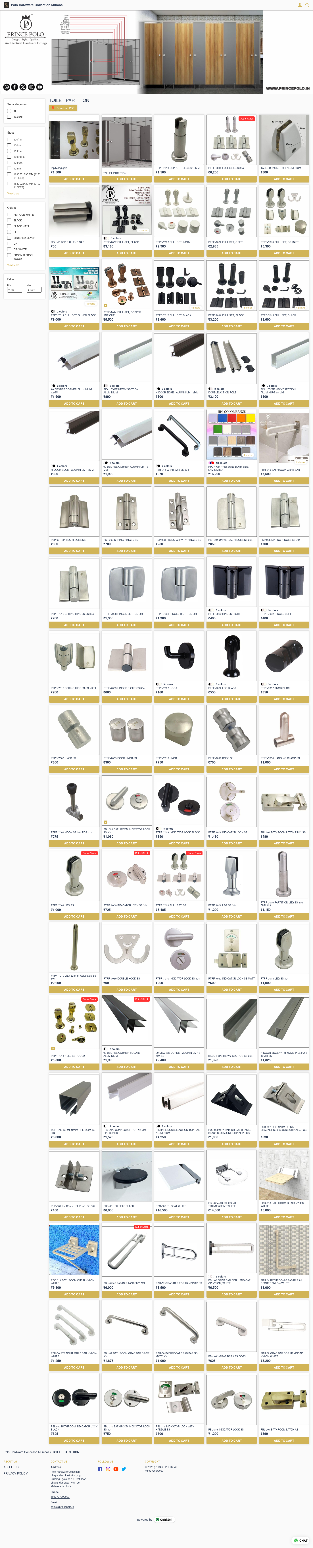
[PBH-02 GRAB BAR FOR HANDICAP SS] (179, 1260)
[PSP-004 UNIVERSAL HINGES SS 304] (231, 520)
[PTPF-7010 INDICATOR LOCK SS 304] (179, 957)
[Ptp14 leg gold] (74, 149)
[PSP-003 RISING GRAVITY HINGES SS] (179, 520)
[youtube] (116, 1469)
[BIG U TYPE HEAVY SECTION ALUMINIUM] (127, 369)
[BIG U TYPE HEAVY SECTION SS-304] (231, 1032)
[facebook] (100, 1469)
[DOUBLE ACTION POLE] (231, 369)
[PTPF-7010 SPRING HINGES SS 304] (74, 592)
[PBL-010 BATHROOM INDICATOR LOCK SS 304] (127, 1408)
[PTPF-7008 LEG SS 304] (231, 884)
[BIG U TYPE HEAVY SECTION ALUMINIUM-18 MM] (284, 369)
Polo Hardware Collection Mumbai (37, 5)
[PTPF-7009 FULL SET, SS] (179, 884)
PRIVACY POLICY (16, 1473)
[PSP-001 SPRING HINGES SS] (74, 520)
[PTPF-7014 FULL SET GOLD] (74, 1032)
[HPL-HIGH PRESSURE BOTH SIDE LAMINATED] (231, 446)
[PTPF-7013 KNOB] (179, 739)
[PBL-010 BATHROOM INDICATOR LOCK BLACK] (74, 1408)
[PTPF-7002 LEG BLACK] (231, 667)
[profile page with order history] (300, 5)
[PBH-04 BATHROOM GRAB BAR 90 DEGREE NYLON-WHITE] (284, 1260)
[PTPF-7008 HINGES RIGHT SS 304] (179, 592)
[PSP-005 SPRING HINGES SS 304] (284, 520)
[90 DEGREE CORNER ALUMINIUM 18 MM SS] (179, 1032)
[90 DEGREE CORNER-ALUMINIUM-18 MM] (127, 446)
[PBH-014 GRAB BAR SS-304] (179, 446)
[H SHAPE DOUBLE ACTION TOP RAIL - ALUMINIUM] (179, 1110)
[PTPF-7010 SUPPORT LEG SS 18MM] (179, 149)
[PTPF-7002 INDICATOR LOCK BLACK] (179, 811)
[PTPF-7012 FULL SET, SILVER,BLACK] (74, 294)
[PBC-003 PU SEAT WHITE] (179, 1185)
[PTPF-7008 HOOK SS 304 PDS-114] (74, 811)
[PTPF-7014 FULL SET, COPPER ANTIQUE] (127, 294)
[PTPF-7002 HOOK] (179, 667)
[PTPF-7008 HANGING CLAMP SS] (284, 739)
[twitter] (124, 1469)
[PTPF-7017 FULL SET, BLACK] (179, 294)
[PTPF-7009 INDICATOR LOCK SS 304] (127, 884)
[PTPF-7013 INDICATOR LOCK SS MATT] (231, 957)
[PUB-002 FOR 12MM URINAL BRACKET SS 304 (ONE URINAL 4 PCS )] (284, 1110)
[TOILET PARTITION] (127, 149)
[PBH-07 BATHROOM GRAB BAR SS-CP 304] (127, 1335)
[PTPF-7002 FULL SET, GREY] (231, 221)
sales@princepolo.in (62, 1507)
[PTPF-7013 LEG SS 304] (284, 957)
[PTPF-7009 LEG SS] (74, 884)
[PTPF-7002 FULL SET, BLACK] (127, 221)
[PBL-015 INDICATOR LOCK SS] (231, 1408)
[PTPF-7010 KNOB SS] (231, 739)
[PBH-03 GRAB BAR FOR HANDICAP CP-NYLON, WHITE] (231, 1260)
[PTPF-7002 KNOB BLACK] (284, 667)
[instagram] (108, 1469)
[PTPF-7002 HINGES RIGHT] (231, 592)
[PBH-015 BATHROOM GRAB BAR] (284, 446)
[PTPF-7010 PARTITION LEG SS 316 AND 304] (284, 884)
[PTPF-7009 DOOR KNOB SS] (127, 739)
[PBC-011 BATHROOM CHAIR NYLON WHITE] (74, 1260)
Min (9, 285)
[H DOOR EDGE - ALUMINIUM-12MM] (179, 369)
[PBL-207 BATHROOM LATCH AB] (284, 1408)
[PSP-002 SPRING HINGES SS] (127, 520)
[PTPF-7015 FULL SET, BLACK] (284, 294)
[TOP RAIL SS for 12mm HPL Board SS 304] (74, 1110)
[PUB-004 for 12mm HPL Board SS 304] (74, 1185)
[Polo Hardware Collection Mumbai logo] (6, 5)
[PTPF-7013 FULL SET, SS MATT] (284, 221)
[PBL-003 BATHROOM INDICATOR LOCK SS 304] (127, 811)
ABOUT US (11, 1467)
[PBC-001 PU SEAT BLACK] (127, 1185)
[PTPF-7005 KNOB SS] (74, 739)
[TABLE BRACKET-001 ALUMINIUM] (284, 149)
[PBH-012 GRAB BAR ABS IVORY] (231, 1335)
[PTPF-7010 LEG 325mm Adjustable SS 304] (74, 957)
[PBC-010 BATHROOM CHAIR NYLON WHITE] (284, 1185)
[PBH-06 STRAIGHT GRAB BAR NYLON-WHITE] (74, 1335)
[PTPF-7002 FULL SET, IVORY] (179, 221)
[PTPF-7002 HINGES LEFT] (284, 592)
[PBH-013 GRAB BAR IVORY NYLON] (127, 1260)
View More (13, 193)
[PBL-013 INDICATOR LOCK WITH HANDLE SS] (179, 1408)
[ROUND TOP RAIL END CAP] (74, 221)
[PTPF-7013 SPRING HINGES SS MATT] (74, 667)
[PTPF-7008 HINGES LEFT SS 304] (127, 592)
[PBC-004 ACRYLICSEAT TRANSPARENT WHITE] (231, 1185)
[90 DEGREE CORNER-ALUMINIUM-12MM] (74, 369)
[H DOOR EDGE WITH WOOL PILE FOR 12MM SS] (284, 1032)
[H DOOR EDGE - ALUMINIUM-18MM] (74, 446)
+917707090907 (60, 1496)
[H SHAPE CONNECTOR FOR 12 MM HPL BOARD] (127, 1110)
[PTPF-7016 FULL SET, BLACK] (231, 294)
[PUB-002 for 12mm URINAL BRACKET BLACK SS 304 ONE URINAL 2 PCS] (231, 1110)
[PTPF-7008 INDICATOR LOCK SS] (231, 811)
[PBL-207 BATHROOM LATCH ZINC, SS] (284, 811)
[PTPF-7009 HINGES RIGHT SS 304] (127, 667)
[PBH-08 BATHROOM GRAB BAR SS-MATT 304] (179, 1335)
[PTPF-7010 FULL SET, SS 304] (231, 149)
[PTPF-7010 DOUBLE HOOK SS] (127, 957)
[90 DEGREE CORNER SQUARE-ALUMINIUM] (127, 1032)
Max (29, 285)
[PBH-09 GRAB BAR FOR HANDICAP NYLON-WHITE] (284, 1335)
